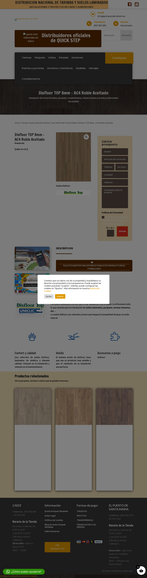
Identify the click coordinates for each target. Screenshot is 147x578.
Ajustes (49, 296)
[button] (24, 572)
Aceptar (60, 296)
